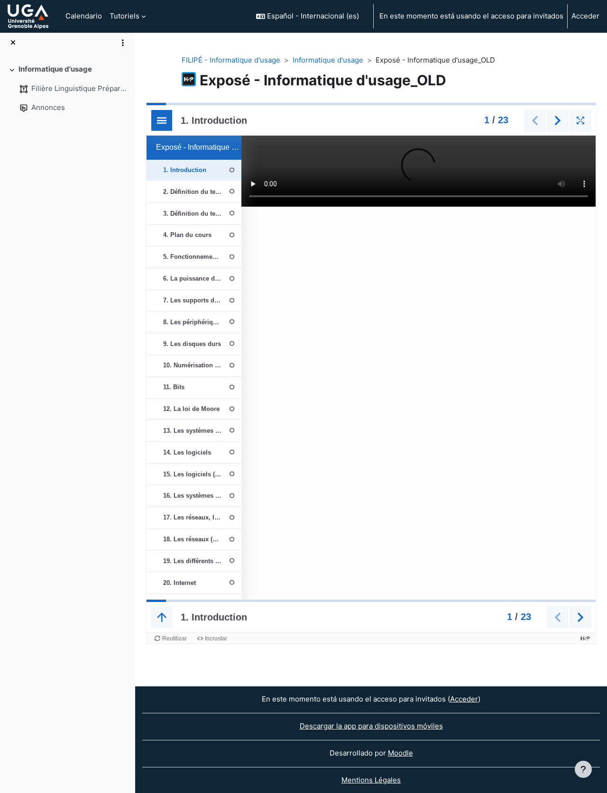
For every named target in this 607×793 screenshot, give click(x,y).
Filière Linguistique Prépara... (79, 88)
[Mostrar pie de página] (583, 769)
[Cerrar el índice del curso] (13, 43)
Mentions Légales (371, 779)
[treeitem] (67, 89)
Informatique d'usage (55, 68)
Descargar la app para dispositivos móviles (371, 725)
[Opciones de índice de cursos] (122, 42)
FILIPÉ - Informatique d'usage (231, 59)
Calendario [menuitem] (83, 15)
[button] (310, 16)
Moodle (400, 752)
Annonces (48, 107)
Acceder (585, 15)
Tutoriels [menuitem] (124, 15)
